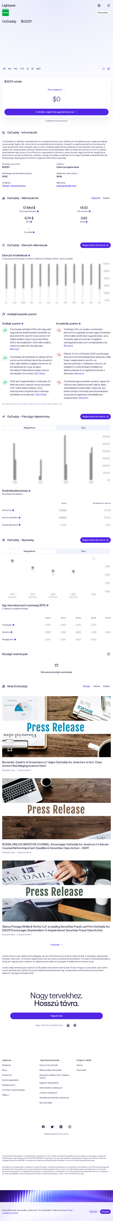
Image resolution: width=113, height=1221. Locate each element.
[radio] (103, 69)
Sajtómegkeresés (10, 1080)
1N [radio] (4, 69)
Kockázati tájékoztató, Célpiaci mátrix (54, 1076)
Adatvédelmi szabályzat (51, 1088)
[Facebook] (43, 1127)
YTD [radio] (22, 69)
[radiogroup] (22, 69)
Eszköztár (7, 1075)
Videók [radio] (106, 686)
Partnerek (81, 1070)
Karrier (80, 1065)
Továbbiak (55, 945)
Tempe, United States (13, 185)
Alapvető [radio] (96, 198)
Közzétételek (46, 1103)
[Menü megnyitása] (108, 5)
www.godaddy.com (66, 185)
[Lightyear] (9, 5)
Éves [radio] (83, 428)
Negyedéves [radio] (29, 428)
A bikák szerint (11, 323)
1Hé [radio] (9, 69)
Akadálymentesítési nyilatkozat (54, 1097)
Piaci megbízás (55, 89)
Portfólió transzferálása (13, 1090)
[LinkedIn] (61, 1127)
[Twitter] (52, 1127)
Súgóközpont (8, 1085)
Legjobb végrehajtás (49, 1083)
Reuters (14, 349)
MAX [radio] (38, 69)
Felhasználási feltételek (50, 1070)
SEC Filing (39, 373)
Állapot (5, 1095)
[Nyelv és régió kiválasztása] (99, 5)
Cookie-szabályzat (48, 1093)
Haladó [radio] (106, 198)
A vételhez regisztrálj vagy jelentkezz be (55, 112)
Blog (4, 1070)
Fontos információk (49, 1065)
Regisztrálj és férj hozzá (93, 245)
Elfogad (105, 1211)
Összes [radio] (86, 686)
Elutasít (93, 1211)
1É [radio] (28, 69)
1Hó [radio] (15, 69)
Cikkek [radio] (96, 686)
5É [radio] (32, 69)
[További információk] (108, 654)
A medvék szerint (67, 323)
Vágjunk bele (56, 1016)
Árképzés (6, 1065)
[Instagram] (69, 1127)
